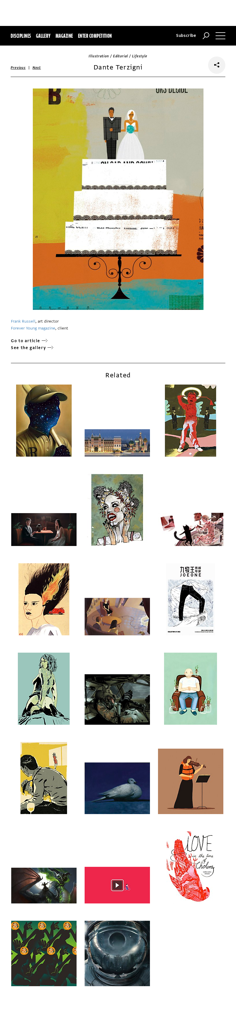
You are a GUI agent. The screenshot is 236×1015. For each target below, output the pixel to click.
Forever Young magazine (33, 328)
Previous (18, 67)
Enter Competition (95, 36)
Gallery (43, 36)
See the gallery (28, 348)
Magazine (64, 36)
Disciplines (21, 36)
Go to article (25, 341)
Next (37, 67)
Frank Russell (23, 321)
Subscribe (186, 35)
